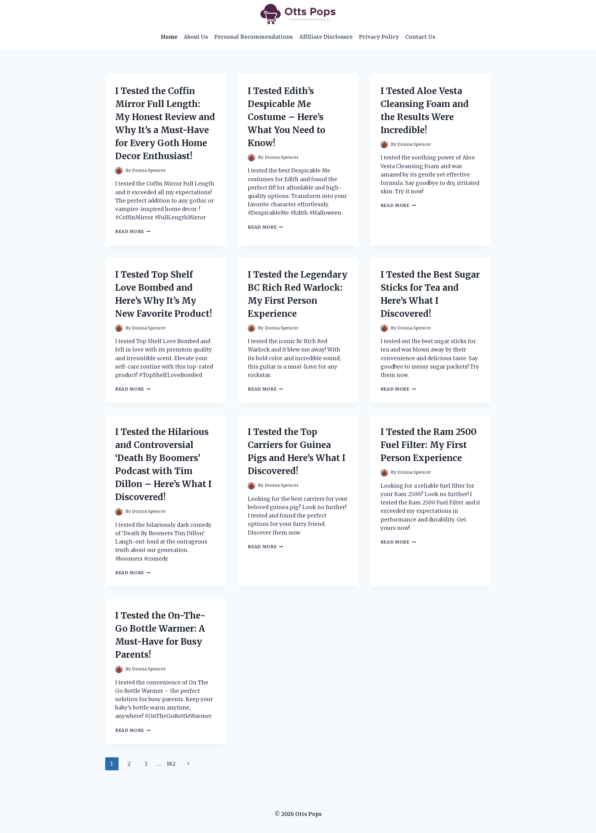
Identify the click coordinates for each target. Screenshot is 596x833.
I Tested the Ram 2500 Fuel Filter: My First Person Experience (428, 445)
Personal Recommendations (253, 37)
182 (171, 763)
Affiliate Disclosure (326, 37)
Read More (133, 231)
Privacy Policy (379, 37)
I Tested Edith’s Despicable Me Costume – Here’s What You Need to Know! (286, 117)
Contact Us (420, 37)
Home (169, 37)
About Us (196, 37)
